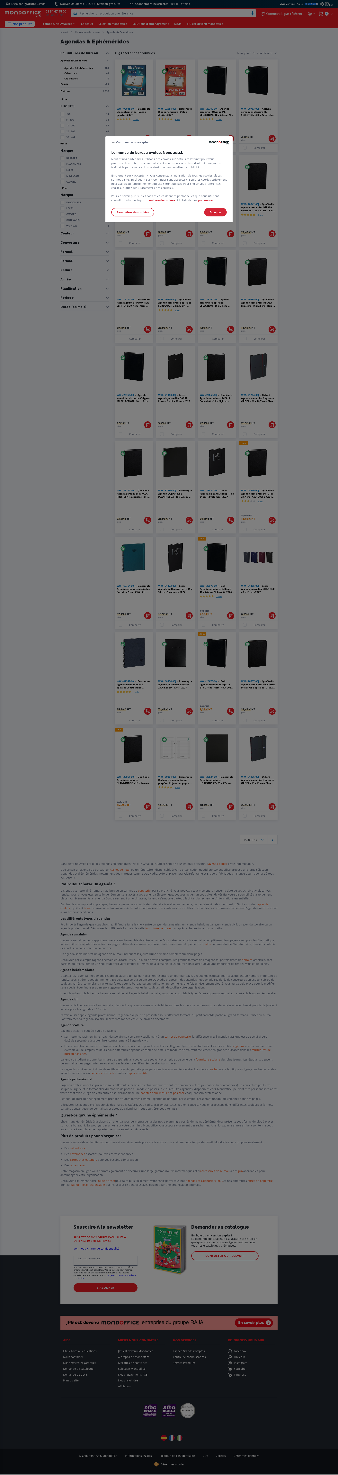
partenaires (205, 200)
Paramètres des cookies (133, 212)
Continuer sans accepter (132, 142)
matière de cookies (162, 200)
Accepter (215, 212)
